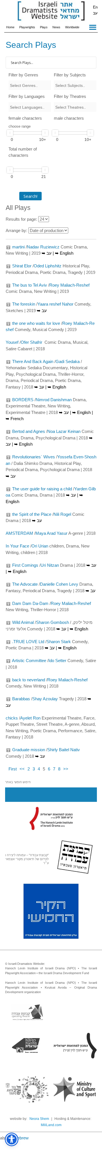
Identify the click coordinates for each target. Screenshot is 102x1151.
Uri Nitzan (50, 565)
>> (65, 768)
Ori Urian (39, 546)
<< (22, 768)
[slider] (10, 133)
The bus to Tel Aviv (29, 285)
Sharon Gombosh (52, 622)
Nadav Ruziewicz (43, 246)
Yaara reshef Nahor (55, 304)
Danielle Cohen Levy (59, 584)
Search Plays (31, 45)
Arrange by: (16, 230)
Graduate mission (28, 749)
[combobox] (29, 85)
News (56, 27)
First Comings (25, 565)
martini (18, 246)
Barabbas (21, 698)
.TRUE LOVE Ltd (28, 641)
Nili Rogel (62, 514)
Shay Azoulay (45, 698)
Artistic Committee (29, 660)
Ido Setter (57, 660)
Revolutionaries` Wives (33, 456)
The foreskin (23, 304)
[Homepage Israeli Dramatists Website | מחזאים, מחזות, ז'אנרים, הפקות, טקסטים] (51, 11)
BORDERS (22, 399)
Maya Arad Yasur (51, 533)
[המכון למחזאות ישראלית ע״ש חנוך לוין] (51, 818)
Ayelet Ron (30, 718)
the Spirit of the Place (31, 514)
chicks (12, 718)
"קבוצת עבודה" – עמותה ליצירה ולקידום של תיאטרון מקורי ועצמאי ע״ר (27, 859)
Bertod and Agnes (28, 431)
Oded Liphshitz (47, 265)
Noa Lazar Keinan (63, 431)
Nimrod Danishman (54, 399)
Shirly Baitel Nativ (63, 749)
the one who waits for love (36, 323)
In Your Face (17, 546)
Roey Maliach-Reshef (69, 285)
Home (10, 27)
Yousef (12, 342)
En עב (95, 10)
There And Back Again (32, 361)
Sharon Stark (58, 641)
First (12, 768)
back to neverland (28, 679)
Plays (44, 27)
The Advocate (25, 584)
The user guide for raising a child (42, 488)
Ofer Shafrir (32, 342)
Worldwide (72, 27)
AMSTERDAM (19, 533)
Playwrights (27, 27)
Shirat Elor (21, 265)
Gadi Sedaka (68, 361)
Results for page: (21, 219)
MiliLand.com (51, 1125)
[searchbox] (30, 85)
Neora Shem (39, 1119)
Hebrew (21, 1137)
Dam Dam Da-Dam (30, 603)
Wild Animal (23, 622)
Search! (30, 196)
